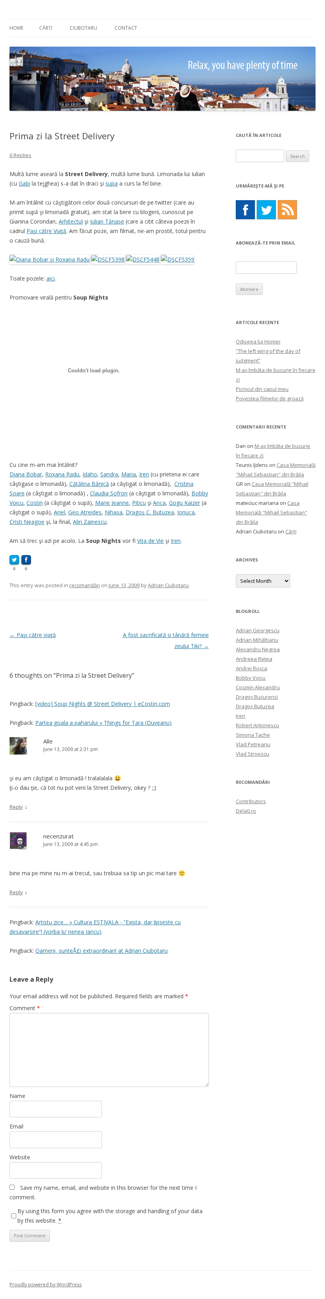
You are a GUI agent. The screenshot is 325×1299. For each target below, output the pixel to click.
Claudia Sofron (109, 493)
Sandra (109, 474)
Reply (16, 806)
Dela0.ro (246, 810)
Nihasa (113, 512)
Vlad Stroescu (252, 753)
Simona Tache (253, 734)
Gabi (24, 183)
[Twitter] (266, 209)
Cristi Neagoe (27, 521)
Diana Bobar (26, 474)
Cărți (45, 28)
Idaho (89, 474)
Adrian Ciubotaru (168, 585)
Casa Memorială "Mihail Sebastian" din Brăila (271, 512)
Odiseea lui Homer (258, 341)
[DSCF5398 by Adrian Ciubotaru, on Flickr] (107, 259)
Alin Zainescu (90, 521)
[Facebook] (245, 209)
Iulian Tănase (107, 221)
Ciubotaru (83, 28)
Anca (159, 502)
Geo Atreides (84, 512)
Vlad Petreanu (253, 744)
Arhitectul (71, 221)
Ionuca (186, 512)
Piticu (139, 502)
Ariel (59, 512)
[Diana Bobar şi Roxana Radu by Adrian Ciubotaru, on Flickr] (50, 259)
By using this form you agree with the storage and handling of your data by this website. (110, 1215)
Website (20, 1157)
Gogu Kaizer (184, 502)
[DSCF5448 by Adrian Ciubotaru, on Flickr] (142, 259)
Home (16, 28)
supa (111, 183)
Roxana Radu (62, 474)
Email (16, 1126)
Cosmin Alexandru (258, 687)
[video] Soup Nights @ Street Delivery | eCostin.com (102, 703)
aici (50, 278)
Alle (48, 741)
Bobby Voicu (251, 677)
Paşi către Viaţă (46, 231)
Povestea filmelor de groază (270, 398)
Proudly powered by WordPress (46, 1284)
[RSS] (287, 209)
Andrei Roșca (251, 668)
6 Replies (20, 155)
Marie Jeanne (112, 502)
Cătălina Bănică (89, 483)
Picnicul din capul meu (262, 389)
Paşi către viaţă (33, 635)
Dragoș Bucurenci (257, 696)
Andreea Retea (254, 658)
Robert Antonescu (257, 725)
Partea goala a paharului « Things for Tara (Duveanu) (103, 722)
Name (17, 1096)
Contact (126, 28)
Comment (25, 1008)
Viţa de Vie (150, 540)
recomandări (84, 585)
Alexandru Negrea (258, 649)
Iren (144, 474)
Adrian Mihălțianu (257, 639)
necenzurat (58, 836)
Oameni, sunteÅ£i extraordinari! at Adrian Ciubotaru (101, 950)
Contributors (251, 801)
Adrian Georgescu (257, 630)
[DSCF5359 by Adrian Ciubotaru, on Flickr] (177, 259)
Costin (35, 502)
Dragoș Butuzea (255, 706)
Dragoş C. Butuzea (150, 512)
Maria (128, 474)
